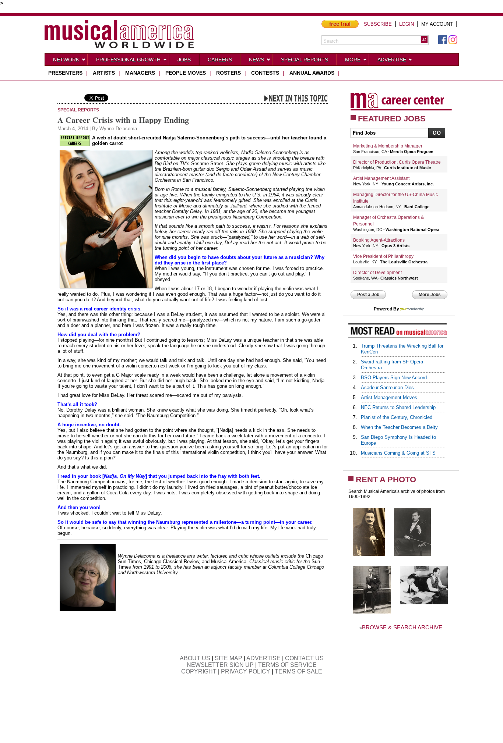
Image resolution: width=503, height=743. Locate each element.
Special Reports (304, 60)
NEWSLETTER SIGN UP (220, 665)
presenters (65, 73)
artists (104, 73)
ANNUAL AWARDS (311, 73)
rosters (228, 73)
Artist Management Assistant (381, 178)
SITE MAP (228, 658)
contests (265, 73)
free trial (340, 24)
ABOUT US (195, 658)
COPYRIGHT (199, 671)
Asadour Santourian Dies (387, 387)
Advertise (391, 60)
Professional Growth (128, 60)
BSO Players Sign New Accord (394, 377)
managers (140, 73)
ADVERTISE (263, 658)
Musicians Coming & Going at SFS (398, 453)
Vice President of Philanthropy (383, 256)
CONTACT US (304, 658)
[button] (424, 39)
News (256, 60)
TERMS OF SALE (298, 671)
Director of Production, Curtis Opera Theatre (397, 162)
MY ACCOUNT (437, 24)
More (352, 60)
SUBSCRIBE (378, 24)
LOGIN (406, 24)
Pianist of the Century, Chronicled (396, 417)
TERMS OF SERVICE (287, 665)
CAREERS (220, 60)
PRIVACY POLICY (245, 671)
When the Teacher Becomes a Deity (399, 427)
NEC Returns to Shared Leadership (398, 407)
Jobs (184, 60)
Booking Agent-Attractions (379, 240)
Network (66, 60)
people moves (185, 73)
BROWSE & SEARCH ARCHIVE (402, 627)
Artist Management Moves (389, 397)
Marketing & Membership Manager (387, 146)
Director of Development (377, 272)
